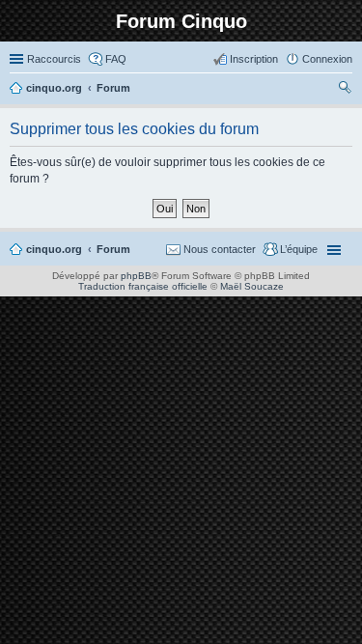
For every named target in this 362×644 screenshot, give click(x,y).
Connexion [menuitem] (327, 59)
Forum (113, 249)
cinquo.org (54, 249)
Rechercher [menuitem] (344, 90)
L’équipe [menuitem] (299, 249)
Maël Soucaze (252, 286)
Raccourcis (54, 59)
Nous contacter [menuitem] (219, 249)
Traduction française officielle (143, 286)
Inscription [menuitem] (254, 59)
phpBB (136, 275)
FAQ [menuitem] (115, 59)
